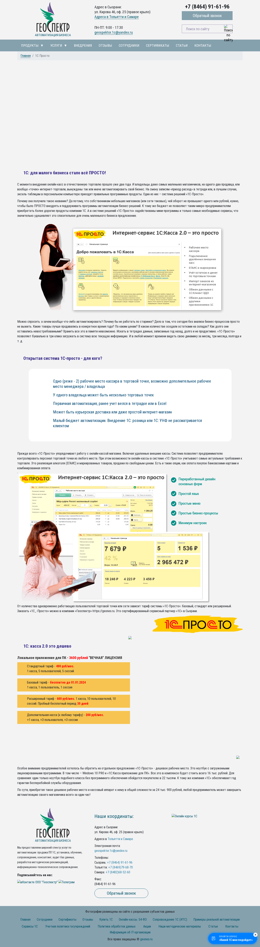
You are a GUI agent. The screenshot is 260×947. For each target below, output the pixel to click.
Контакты (202, 45)
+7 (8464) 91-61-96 (119, 862)
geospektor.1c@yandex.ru (113, 32)
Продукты (30, 45)
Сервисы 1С (30, 926)
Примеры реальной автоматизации (216, 919)
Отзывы (105, 45)
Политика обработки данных (116, 926)
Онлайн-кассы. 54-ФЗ (133, 919)
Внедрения (83, 45)
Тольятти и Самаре (120, 839)
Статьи (182, 45)
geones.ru (146, 939)
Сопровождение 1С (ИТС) (170, 919)
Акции (147, 926)
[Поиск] (228, 29)
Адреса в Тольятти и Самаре (116, 17)
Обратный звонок (207, 15)
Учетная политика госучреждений (67, 926)
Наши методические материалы (179, 926)
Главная (26, 56)
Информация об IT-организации (130, 932)
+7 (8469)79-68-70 (120, 867)
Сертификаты (157, 45)
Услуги (56, 45)
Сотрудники (129, 45)
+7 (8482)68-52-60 (118, 872)
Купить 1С (106, 919)
